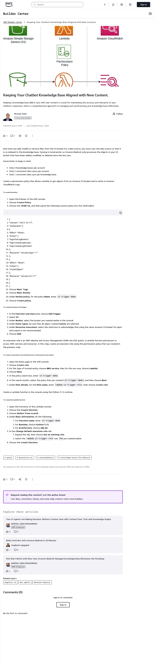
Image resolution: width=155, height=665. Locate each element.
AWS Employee (18, 527)
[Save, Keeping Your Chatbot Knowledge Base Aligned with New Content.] (26, 136)
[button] (105, 4)
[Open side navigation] (150, 13)
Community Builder (23, 118)
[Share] (20, 135)
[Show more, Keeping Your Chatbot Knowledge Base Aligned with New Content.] (32, 135)
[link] (61, 22)
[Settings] (121, 4)
